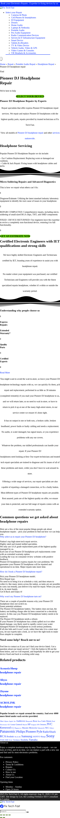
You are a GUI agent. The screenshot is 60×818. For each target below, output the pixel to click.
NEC (47, 728)
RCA (3, 736)
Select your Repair (14, 12)
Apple (11, 721)
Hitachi (24, 724)
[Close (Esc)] (1, 814)
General (19, 724)
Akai (2, 721)
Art (15, 721)
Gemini (12, 725)
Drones (14, 22)
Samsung (26, 736)
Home (2, 64)
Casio (43, 721)
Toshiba (24, 740)
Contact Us (10, 769)
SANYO (36, 736)
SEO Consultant (51, 796)
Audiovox (20, 721)
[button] (30, 96)
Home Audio (17, 25)
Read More (5, 372)
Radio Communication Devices (25, 35)
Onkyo (52, 728)
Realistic (10, 736)
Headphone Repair (46, 64)
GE (9, 724)
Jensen (43, 724)
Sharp (43, 736)
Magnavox (18, 728)
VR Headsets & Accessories (23, 53)
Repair (11, 64)
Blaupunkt (29, 721)
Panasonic (8, 731)
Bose (35, 721)
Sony (50, 736)
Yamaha (33, 739)
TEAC (11, 740)
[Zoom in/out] (9, 814)
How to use (11, 772)
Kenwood (5, 727)
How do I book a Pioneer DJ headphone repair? (21, 571)
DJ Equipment (17, 20)
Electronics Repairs (19, 3)
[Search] (27, 812)
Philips (20, 731)
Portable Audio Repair (25, 64)
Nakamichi (41, 728)
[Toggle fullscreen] (7, 814)
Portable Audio (17, 30)
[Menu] (1, 59)
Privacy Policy (12, 762)
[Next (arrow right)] (4, 817)
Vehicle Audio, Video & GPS (24, 48)
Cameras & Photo (19, 15)
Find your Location (14, 777)
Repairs (9, 767)
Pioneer (31, 731)
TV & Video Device (20, 45)
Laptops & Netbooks (20, 27)
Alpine (6, 721)
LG (12, 728)
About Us (10, 774)
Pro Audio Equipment (20, 33)
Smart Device (17, 40)
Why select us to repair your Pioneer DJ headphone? (23, 537)
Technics (16, 740)
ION (38, 724)
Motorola (33, 728)
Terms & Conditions (14, 764)
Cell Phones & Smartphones (23, 17)
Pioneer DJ (22, 133)
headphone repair (35, 133)
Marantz (25, 728)
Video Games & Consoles (22, 50)
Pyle (39, 731)
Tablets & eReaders (19, 43)
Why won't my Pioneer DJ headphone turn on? (20, 596)
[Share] (4, 814)
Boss (39, 721)
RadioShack (49, 731)
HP (29, 724)
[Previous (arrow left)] (1, 817)
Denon (48, 721)
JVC (49, 724)
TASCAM (4, 740)
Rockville (18, 737)
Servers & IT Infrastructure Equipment (28, 38)
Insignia (33, 724)
